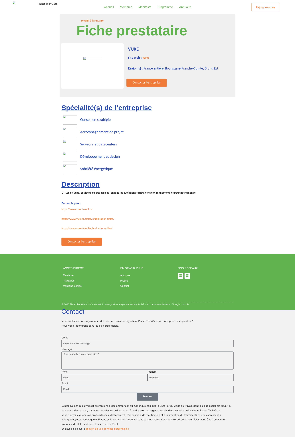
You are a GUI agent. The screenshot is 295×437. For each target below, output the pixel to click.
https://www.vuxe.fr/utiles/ (76, 209)
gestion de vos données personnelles (107, 428)
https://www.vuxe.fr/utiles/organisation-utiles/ (87, 219)
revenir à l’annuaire (92, 20)
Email (64, 383)
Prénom (152, 371)
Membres (126, 7)
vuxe (145, 58)
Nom (64, 371)
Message (66, 349)
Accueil (109, 7)
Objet (64, 337)
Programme (165, 7)
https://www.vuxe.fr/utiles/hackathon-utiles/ (86, 228)
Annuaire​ (185, 7)
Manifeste (144, 7)
